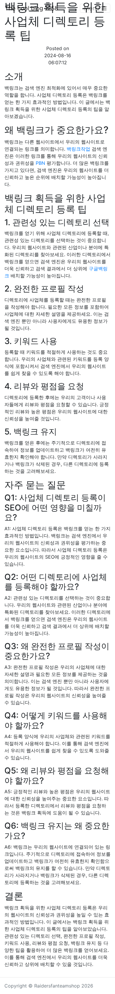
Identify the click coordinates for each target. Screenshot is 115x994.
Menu (92, 8)
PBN (40, 163)
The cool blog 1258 (31, 8)
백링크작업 (78, 149)
